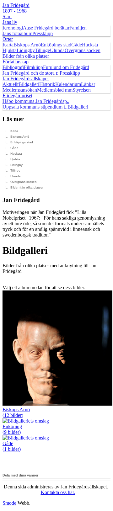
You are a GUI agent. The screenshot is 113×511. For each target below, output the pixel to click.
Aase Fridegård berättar (46, 27)
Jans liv (10, 22)
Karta (8, 44)
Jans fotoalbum (17, 33)
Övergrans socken (82, 50)
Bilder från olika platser (26, 56)
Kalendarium (68, 84)
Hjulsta (10, 50)
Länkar (88, 84)
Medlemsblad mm (55, 90)
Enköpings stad (56, 44)
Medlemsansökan (20, 90)
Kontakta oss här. (58, 492)
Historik (47, 84)
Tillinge (42, 50)
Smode (9, 503)
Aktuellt (11, 84)
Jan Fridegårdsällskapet (26, 78)
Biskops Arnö (27, 44)
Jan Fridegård (16, 8)
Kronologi (13, 27)
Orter (8, 39)
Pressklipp (42, 33)
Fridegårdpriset (17, 95)
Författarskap (16, 61)
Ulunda (57, 50)
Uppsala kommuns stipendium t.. (35, 106)
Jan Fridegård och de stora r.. (31, 73)
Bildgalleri (29, 84)
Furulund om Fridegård (66, 67)
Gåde (76, 44)
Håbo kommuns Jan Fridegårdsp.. (36, 101)
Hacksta (90, 44)
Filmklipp (33, 67)
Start (7, 16)
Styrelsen (82, 90)
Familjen (78, 27)
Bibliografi (13, 67)
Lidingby (26, 50)
